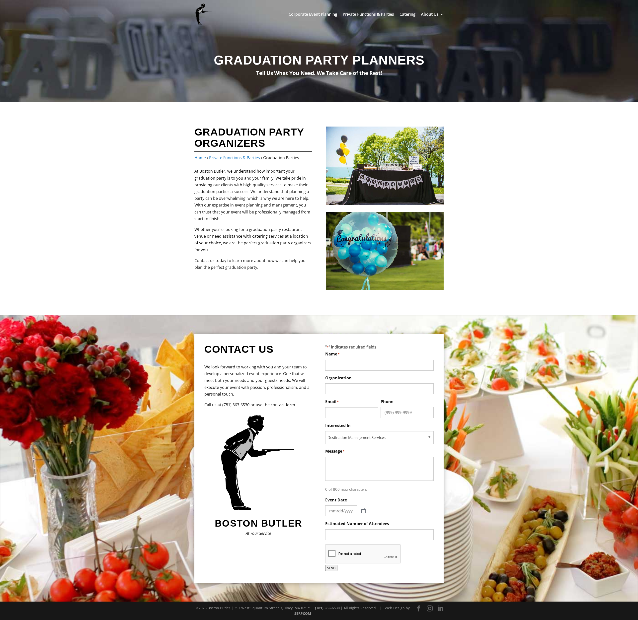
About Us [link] (430, 14)
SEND (331, 568)
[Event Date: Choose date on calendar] (363, 511)
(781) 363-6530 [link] (235, 405)
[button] (419, 608)
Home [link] (200, 157)
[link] (203, 13)
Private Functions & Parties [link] (368, 14)
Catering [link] (407, 14)
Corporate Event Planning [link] (313, 14)
